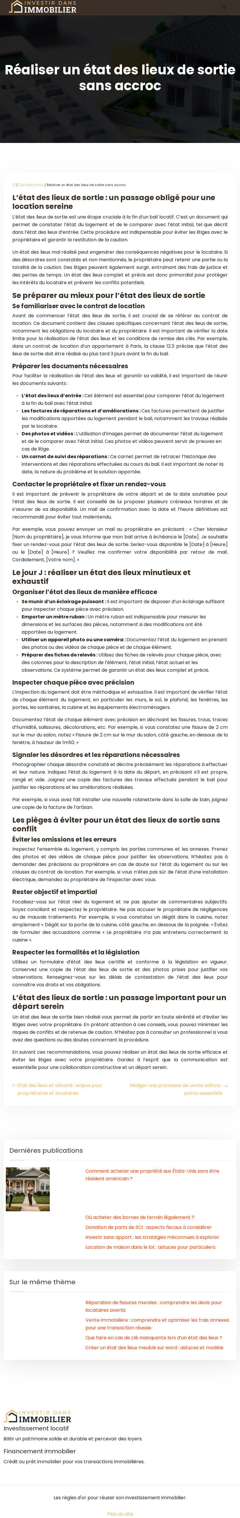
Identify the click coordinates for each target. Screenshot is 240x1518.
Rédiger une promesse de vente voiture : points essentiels (176, 1089)
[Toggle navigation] (224, 7)
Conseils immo (31, 184)
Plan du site (120, 1514)
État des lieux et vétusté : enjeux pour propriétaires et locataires (60, 1089)
